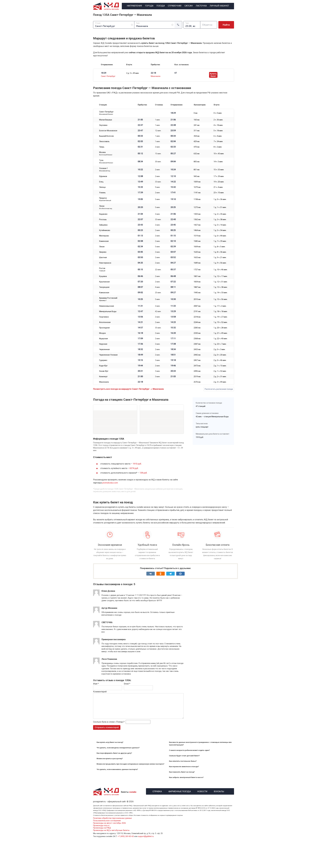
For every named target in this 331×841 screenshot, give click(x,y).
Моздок (102, 333)
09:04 (173, 162)
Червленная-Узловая (108, 355)
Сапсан (189, 6)
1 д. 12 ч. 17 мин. (220, 276)
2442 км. (197, 355)
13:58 (173, 317)
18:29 (173, 113)
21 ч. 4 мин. (218, 187)
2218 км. (197, 317)
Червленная (104, 349)
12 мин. (158, 131)
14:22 (173, 182)
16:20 (173, 333)
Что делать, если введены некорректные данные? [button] (118, 748)
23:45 (173, 225)
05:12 (140, 154)
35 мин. (158, 328)
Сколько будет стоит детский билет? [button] (184, 756)
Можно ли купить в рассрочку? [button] (110, 758)
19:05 (140, 199)
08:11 (173, 287)
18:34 (173, 349)
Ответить (108, 603)
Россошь (103, 219)
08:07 (140, 287)
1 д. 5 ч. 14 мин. (220, 225)
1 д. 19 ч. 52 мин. (220, 322)
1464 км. (197, 230)
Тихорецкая (104, 287)
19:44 (140, 366)
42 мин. (158, 311)
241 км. (197, 125)
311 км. (197, 131)
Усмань (102, 193)
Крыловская (104, 282)
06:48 (173, 276)
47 (175, 73)
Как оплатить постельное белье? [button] (183, 761)
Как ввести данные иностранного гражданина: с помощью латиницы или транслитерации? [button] (200, 743)
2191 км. (197, 311)
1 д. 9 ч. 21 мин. (220, 257)
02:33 (173, 147)
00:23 (140, 230)
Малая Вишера (105, 120)
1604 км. (197, 247)
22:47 (140, 125)
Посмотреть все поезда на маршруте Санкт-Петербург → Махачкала (128, 389)
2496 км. (197, 371)
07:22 (173, 282)
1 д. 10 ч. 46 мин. (220, 270)
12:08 (140, 176)
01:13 (140, 236)
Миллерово (104, 236)
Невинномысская (106, 306)
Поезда (160, 6)
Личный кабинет (219, 6)
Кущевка (103, 276)
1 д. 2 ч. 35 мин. (220, 214)
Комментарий (100, 691)
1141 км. (197, 193)
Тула (106, 161)
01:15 (173, 236)
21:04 (140, 214)
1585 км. (197, 241)
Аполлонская (105, 322)
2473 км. (197, 366)
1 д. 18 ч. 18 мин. (220, 311)
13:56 (140, 317)
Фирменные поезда (179, 791)
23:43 (140, 225)
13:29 (173, 311)
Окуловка (103, 125)
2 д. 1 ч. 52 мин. (220, 371)
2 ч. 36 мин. (218, 120)
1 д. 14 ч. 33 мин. (220, 293)
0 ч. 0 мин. (218, 113)
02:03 (140, 141)
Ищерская (103, 339)
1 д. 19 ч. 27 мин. (220, 317)
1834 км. (197, 282)
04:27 (173, 263)
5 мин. (157, 199)
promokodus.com (110, 483)
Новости (202, 791)
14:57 (140, 328)
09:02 (140, 293)
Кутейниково (104, 230)
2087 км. (197, 306)
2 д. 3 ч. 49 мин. (132, 73)
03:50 (140, 257)
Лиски (105, 207)
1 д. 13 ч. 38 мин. (220, 287)
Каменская (104, 241)
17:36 (140, 344)
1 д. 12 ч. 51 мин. (220, 282)
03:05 (140, 252)
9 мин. (157, 187)
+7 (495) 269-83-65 (126, 836)
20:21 (140, 371)
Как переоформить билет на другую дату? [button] (114, 753)
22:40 (173, 219)
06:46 (140, 276)
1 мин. (157, 120)
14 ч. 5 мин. (218, 162)
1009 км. (197, 182)
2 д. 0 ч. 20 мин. (220, 355)
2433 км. (197, 349)
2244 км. (197, 322)
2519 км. (197, 376)
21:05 (140, 120)
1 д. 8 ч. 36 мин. (220, 252)
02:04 (173, 141)
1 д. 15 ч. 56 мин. (220, 299)
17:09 (140, 339)
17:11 (173, 339)
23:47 (140, 131)
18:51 (173, 355)
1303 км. (197, 214)
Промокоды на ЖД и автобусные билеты (111, 830)
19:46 (173, 366)
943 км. (197, 176)
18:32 (140, 349)
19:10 (173, 199)
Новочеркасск (105, 263)
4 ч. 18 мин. (218, 125)
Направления (134, 6)
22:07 (140, 219)
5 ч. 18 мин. (218, 131)
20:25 (173, 207)
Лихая (101, 247)
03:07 (173, 252)
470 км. (197, 147)
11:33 (173, 306)
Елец (101, 182)
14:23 (173, 322)
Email (127, 684)
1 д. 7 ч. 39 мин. (220, 241)
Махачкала (155, 76)
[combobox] (113, 24)
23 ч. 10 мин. (219, 193)
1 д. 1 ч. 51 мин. (220, 207)
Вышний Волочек (106, 136)
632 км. (197, 154)
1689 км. (197, 263)
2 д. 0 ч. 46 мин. (220, 360)
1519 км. (197, 236)
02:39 (173, 247)
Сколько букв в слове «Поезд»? (109, 722)
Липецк (102, 187)
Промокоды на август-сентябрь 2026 (109, 823)
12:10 (173, 176)
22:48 (173, 125)
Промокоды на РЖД (102, 828)
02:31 (140, 147)
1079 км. (197, 187)
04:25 (140, 263)
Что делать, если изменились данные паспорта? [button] (117, 769)
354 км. (197, 136)
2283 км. (197, 328)
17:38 (173, 344)
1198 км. (197, 199)
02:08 (140, 241)
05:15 (140, 270)
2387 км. (197, 344)
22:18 (140, 382)
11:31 (140, 306)
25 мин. (158, 293)
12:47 (140, 311)
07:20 (140, 282)
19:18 (173, 360)
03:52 (173, 257)
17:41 (173, 193)
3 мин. (157, 360)
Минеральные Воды (107, 311)
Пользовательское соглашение (107, 821)
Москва (105, 153)
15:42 (173, 187)
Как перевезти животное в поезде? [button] (184, 767)
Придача (105, 199)
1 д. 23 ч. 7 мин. (220, 344)
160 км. (197, 120)
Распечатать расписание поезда (219, 389)
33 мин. (158, 182)
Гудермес (103, 360)
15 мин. (158, 154)
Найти (226, 25)
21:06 (173, 120)
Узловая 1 (104, 169)
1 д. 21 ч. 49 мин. (220, 333)
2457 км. (197, 360)
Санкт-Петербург (108, 76)
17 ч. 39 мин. (219, 176)
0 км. (196, 113)
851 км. (197, 170)
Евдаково (103, 214)
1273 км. (197, 207)
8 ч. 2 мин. (218, 147)
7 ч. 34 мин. (218, 141)
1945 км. (197, 293)
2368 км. (197, 339)
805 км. (197, 162)
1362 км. (197, 219)
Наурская (103, 344)
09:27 (173, 293)
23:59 (173, 131)
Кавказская (104, 293)
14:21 (140, 322)
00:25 (173, 230)
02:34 (140, 247)
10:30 (173, 299)
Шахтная (103, 257)
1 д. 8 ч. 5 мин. (219, 247)
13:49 (140, 182)
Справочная (174, 6)
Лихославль (104, 141)
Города (149, 6)
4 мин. (157, 287)
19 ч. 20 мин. (219, 182)
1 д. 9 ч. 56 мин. (220, 263)
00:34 (173, 136)
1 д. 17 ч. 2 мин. (220, 306)
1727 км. (197, 270)
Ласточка (201, 6)
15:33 (140, 187)
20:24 (173, 371)
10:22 (140, 170)
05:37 (173, 270)
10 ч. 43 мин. (219, 154)
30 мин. (158, 162)
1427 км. (197, 225)
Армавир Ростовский (108, 299)
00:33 (140, 136)
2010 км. (197, 299)
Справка (157, 791)
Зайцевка (103, 225)
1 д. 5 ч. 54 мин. (220, 230)
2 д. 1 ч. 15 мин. (220, 366)
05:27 (173, 154)
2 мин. (157, 147)
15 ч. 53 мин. (219, 170)
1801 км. (197, 276)
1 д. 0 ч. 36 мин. (220, 199)
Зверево (102, 252)
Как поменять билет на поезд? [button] (182, 772)
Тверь (101, 147)
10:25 (140, 299)
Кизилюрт (103, 376)
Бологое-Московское (108, 131)
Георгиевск (104, 317)
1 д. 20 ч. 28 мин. (220, 328)
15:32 (173, 328)
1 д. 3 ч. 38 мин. (220, 219)
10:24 (173, 170)
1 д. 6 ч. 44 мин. (220, 236)
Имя (96, 684)
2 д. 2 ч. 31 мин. (220, 376)
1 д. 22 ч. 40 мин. (220, 339)
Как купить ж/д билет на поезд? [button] (110, 742)
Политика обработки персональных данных (112, 818)
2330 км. (197, 333)
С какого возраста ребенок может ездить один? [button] (189, 750)
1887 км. (197, 287)
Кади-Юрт (103, 366)
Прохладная (104, 328)
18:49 (140, 355)
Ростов (102, 269)
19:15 (140, 360)
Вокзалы (219, 791)
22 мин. (158, 270)
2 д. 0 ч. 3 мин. (219, 349)
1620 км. (197, 252)
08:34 (140, 162)
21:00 (140, 376)
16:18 (140, 333)
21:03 (173, 376)
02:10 (173, 241)
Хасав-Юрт (103, 371)
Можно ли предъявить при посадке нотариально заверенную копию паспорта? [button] (130, 764)
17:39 (140, 193)
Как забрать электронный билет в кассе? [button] (186, 777)
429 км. (197, 141)
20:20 (140, 207)
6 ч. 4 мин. (218, 136)
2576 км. (197, 382)
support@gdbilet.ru (146, 836)
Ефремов (103, 176)
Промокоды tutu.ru (101, 825)
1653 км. (197, 257)
